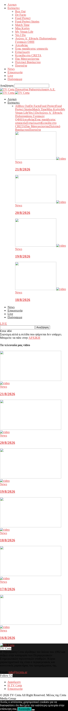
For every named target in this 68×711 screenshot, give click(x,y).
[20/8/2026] (40, 202)
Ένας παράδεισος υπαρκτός (31, 48)
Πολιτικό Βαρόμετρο (28, 62)
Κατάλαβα (24, 709)
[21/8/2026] (40, 158)
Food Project (22, 18)
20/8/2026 (22, 213)
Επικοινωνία (15, 72)
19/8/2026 (22, 256)
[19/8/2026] (40, 245)
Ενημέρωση (22, 52)
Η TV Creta (15, 685)
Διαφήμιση (14, 682)
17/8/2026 (7, 589)
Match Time (22, 25)
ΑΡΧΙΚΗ (34, 337)
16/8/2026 (7, 638)
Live (10, 75)
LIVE (3, 323)
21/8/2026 (22, 169)
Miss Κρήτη (22, 28)
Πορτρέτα (21, 65)
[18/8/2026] (40, 289)
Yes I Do (20, 35)
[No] (33, 709)
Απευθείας (21, 45)
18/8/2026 (22, 300)
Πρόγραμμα (15, 79)
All (17, 106)
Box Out (20, 11)
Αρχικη (12, 4)
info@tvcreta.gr (17, 672)
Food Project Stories (27, 21)
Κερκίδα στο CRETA (28, 55)
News (11, 68)
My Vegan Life (24, 31)
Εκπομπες (14, 8)
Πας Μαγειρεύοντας (27, 58)
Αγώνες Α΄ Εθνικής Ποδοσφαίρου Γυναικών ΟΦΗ (38, 116)
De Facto (20, 14)
